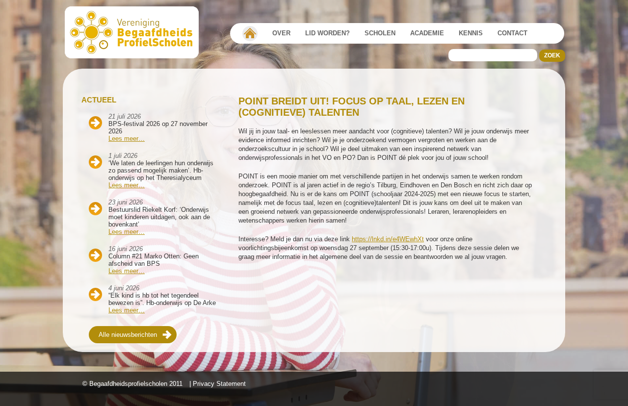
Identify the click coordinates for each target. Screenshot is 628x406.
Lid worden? (327, 33)
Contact (512, 33)
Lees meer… (126, 138)
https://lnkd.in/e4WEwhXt (388, 239)
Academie (427, 33)
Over (281, 33)
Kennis (471, 33)
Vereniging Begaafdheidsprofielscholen (250, 33)
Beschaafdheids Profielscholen (136, 32)
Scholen (380, 33)
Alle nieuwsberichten (128, 334)
